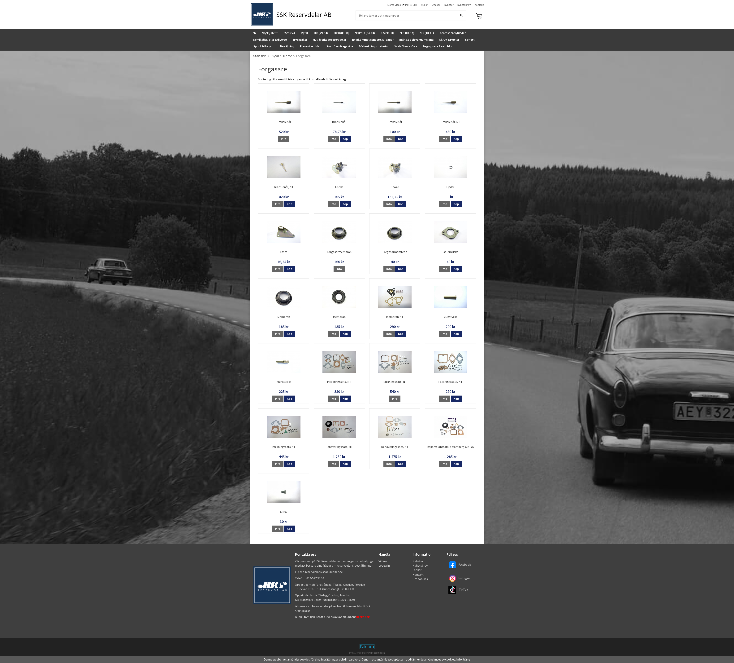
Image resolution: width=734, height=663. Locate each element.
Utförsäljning (285, 46)
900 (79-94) (320, 33)
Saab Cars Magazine (339, 46)
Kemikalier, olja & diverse (270, 39)
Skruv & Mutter (449, 39)
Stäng (466, 659)
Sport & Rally (262, 46)
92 (254, 33)
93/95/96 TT (270, 33)
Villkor (424, 4)
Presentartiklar (310, 46)
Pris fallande (317, 79)
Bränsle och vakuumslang (416, 39)
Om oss (436, 4)
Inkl (407, 4)
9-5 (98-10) (388, 33)
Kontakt (479, 4)
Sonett (470, 39)
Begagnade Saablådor (438, 46)
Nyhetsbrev (464, 4)
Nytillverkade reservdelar (329, 39)
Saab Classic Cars (405, 46)
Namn (280, 79)
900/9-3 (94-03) (365, 33)
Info (284, 139)
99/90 (304, 33)
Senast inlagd (338, 79)
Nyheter (449, 4)
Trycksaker (299, 39)
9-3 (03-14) (407, 33)
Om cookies (420, 579)
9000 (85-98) (341, 33)
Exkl (415, 4)
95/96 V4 (289, 33)
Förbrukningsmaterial (373, 46)
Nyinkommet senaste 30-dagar (373, 39)
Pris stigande (296, 79)
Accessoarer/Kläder (453, 33)
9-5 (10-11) (427, 33)
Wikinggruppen (377, 652)
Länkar (416, 570)
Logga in (384, 565)
